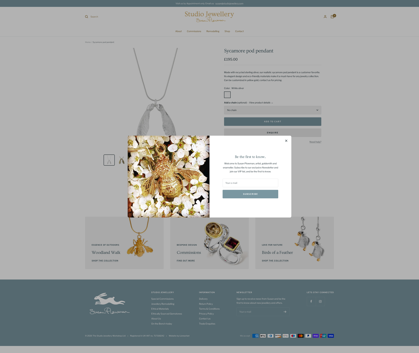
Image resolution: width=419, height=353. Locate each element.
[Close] (286, 141)
